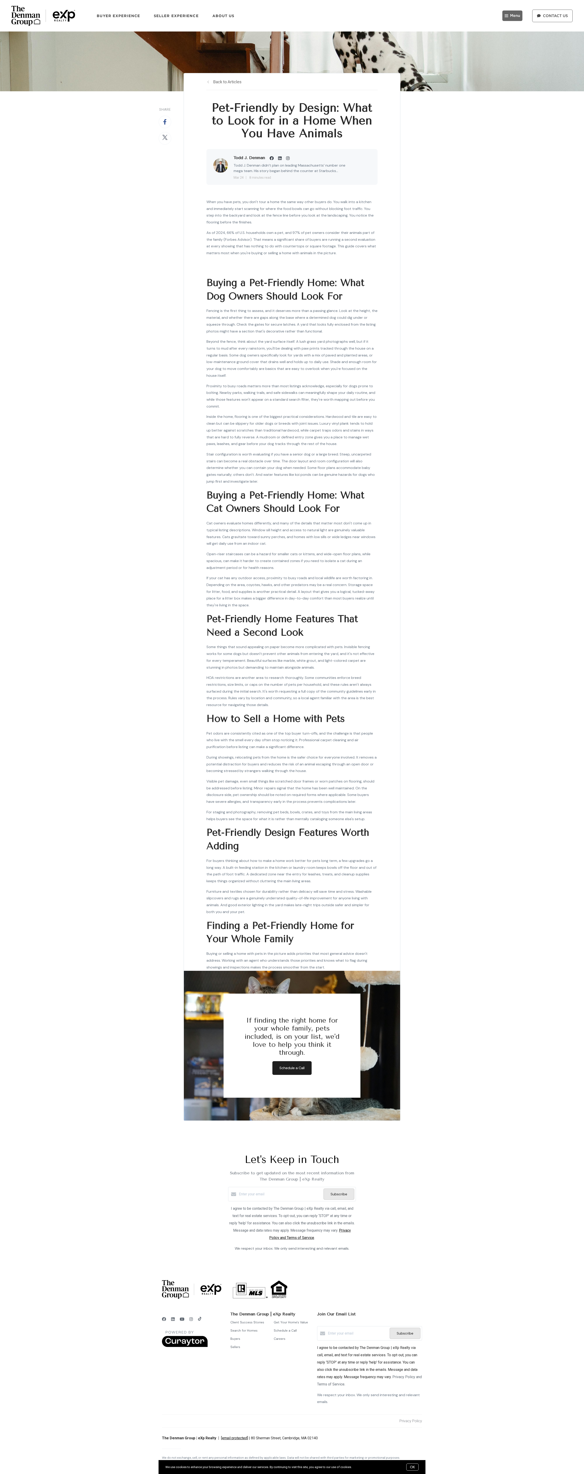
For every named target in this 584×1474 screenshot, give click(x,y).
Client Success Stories (247, 1322)
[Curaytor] (185, 1346)
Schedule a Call (285, 1330)
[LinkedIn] (173, 1319)
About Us (223, 16)
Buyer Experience (118, 16)
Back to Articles (227, 81)
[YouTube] (182, 1319)
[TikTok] (199, 1319)
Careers (279, 1339)
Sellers (235, 1347)
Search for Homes (244, 1330)
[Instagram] (191, 1319)
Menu (515, 16)
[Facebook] (164, 1319)
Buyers (235, 1339)
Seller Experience (176, 16)
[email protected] (234, 1438)
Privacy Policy (410, 1421)
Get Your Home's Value (291, 1322)
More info (358, 1467)
